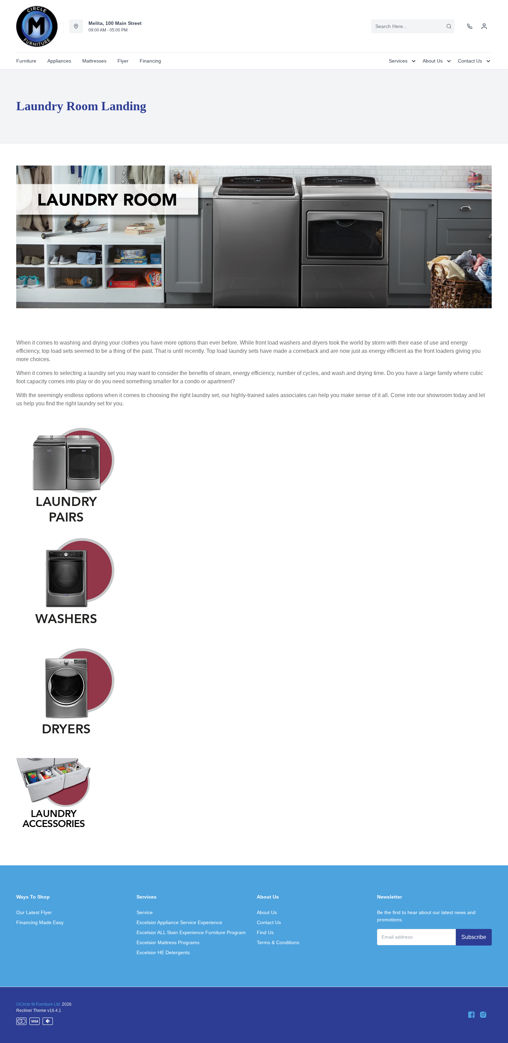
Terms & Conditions (278, 942)
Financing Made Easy (40, 922)
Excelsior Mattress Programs (168, 942)
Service (145, 912)
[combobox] (412, 26)
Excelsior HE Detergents (163, 952)
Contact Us (269, 922)
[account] (484, 26)
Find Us (265, 932)
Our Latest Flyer (34, 912)
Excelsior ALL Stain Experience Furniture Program (191, 932)
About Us (267, 912)
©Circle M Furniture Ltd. (38, 1004)
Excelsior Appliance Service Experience (179, 922)
